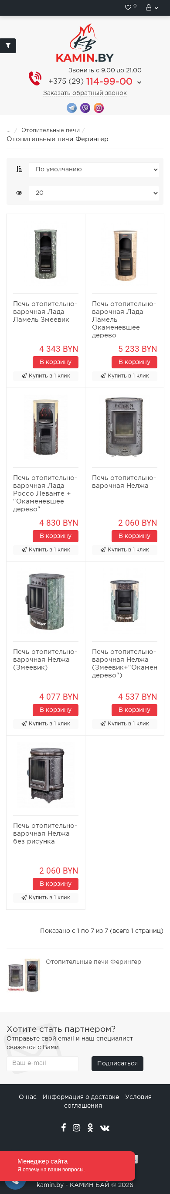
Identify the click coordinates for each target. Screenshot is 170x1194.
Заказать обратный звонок (85, 93)
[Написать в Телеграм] (72, 107)
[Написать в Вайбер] (85, 107)
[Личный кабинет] (152, 8)
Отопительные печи (50, 130)
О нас (28, 1097)
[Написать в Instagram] (99, 107)
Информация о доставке (81, 1097)
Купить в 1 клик (49, 376)
